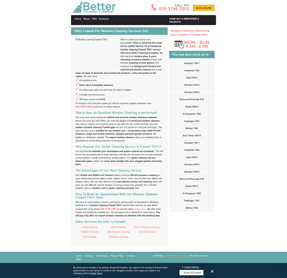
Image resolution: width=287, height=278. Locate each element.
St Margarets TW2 (192, 113)
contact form (140, 208)
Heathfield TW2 (191, 70)
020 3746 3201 (83, 106)
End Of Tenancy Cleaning (146, 226)
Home (78, 18)
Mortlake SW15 (191, 92)
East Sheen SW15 (192, 135)
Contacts (104, 18)
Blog (78, 259)
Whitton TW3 (192, 128)
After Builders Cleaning (118, 231)
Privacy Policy (117, 255)
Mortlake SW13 (191, 84)
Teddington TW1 (192, 121)
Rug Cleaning (89, 236)
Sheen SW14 (191, 106)
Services (89, 255)
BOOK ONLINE (204, 7)
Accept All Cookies (192, 272)
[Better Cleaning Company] (94, 12)
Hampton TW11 (192, 63)
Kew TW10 (191, 77)
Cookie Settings (191, 267)
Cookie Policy (96, 273)
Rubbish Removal (89, 231)
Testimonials (102, 255)
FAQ (94, 18)
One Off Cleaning (146, 231)
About (86, 18)
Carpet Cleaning (89, 226)
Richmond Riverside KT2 (192, 99)
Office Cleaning (118, 226)
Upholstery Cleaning (118, 236)
